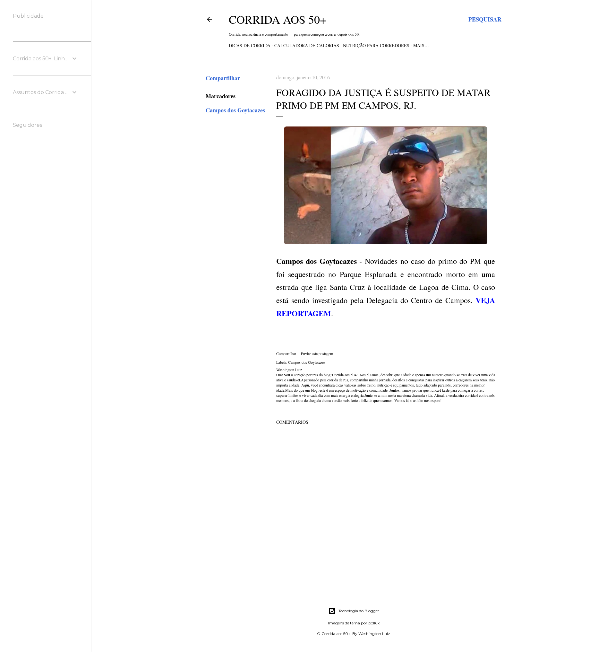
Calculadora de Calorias (306, 45)
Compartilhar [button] (223, 78)
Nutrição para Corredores (376, 45)
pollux (374, 623)
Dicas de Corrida (249, 45)
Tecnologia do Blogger (358, 610)
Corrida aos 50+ (277, 19)
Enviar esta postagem (317, 353)
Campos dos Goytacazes (235, 110)
